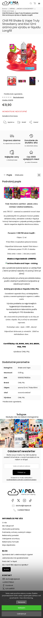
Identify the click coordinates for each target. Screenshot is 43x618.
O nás (4, 522)
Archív (6, 569)
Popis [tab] (9, 175)
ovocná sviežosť (24, 392)
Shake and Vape (24, 368)
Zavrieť (35, 128)
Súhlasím (21, 608)
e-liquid (34, 219)
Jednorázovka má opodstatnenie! (15, 558)
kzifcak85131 (18, 500)
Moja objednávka (8, 545)
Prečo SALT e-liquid (9, 561)
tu (32, 598)
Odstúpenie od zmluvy (11, 539)
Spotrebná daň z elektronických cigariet (17, 554)
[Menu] (39, 3)
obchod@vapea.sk (23, 505)
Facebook (12, 500)
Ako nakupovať (8, 526)
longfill (31, 233)
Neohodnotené (18, 97)
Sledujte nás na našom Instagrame (22, 417)
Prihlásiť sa (21, 472)
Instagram (24, 500)
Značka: (7, 100)
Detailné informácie (10, 116)
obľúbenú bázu (10, 219)
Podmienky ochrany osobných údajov (16, 532)
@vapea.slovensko (30, 500)
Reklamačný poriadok (10, 535)
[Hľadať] (30, 3)
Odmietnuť (21, 614)
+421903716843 (23, 510)
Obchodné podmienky (11, 529)
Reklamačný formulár (10, 542)
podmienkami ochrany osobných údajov (21, 480)
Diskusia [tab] (19, 175)
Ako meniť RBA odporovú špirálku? (15, 565)
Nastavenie (21, 602)
